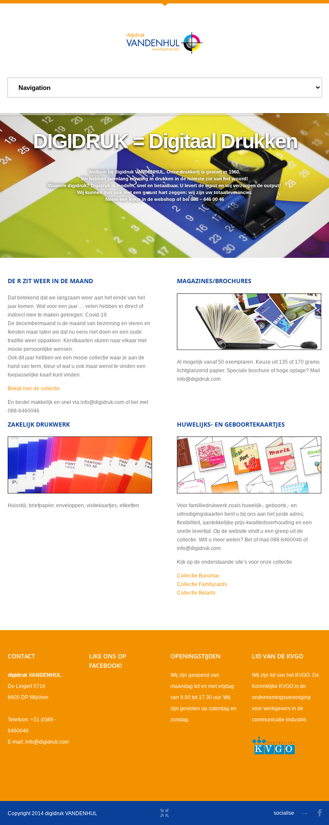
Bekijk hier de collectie (34, 389)
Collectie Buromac (198, 576)
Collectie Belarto (196, 593)
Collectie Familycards (202, 584)
